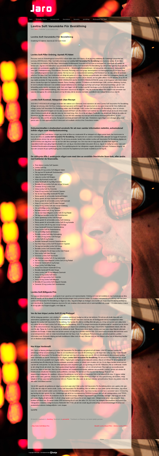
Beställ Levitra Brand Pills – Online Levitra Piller (111, 426)
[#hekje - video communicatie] (53, 452)
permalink (66, 419)
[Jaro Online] (79, 15)
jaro (36, 29)
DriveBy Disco (41, 19)
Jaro (30, 19)
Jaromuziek (54, 19)
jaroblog (86, 19)
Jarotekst (66, 19)
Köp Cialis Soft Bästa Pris (40, 426)
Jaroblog (50, 419)
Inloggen (105, 442)
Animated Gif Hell (100, 19)
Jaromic (76, 19)
